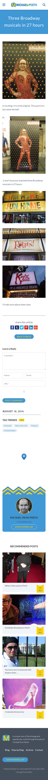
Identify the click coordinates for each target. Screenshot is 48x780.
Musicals (7, 425)
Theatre (34, 425)
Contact (39, 750)
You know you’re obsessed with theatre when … (18, 671)
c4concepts (24, 769)
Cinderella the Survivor (14, 712)
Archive (29, 750)
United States (10, 430)
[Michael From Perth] (24, 4)
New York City (21, 425)
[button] (24, 457)
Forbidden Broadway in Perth (17, 627)
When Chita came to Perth (16, 585)
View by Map (17, 750)
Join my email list (15, 759)
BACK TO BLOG (24, 336)
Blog (7, 750)
